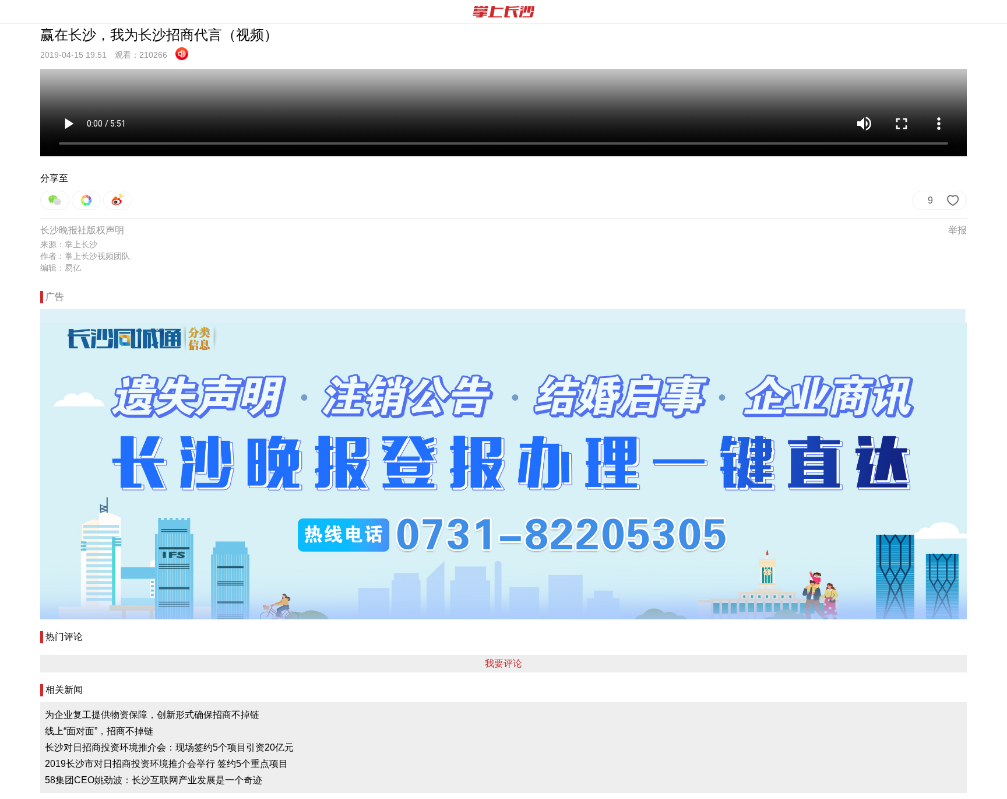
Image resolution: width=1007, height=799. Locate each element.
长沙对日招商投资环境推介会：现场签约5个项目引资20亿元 (169, 747)
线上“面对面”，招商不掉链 (99, 731)
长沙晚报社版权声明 (82, 230)
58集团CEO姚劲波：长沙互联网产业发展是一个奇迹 (153, 780)
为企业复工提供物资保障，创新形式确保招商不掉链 (152, 715)
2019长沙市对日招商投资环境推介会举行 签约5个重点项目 (166, 764)
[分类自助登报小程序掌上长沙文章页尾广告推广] (503, 464)
